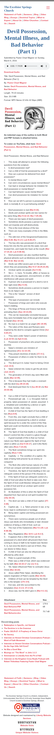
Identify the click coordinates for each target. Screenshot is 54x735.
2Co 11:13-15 (24, 351)
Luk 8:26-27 (29, 240)
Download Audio (12, 72)
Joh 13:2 (9, 366)
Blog (36, 14)
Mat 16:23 (40, 576)
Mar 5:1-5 (18, 240)
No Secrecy (9, 635)
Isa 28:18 (36, 387)
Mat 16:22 (15, 570)
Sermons (28, 14)
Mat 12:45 (14, 378)
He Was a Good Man (12, 649)
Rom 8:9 (12, 414)
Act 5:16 (36, 270)
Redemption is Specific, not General (19, 625)
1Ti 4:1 (40, 354)
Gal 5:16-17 (25, 444)
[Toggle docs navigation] (48, 7)
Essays (14, 17)
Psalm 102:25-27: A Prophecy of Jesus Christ (23, 631)
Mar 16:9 (29, 534)
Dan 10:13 (23, 312)
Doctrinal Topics (27, 17)
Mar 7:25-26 (35, 216)
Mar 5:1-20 (38, 528)
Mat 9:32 (9, 261)
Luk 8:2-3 (38, 534)
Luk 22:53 (9, 339)
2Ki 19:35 (41, 324)
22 (44, 267)
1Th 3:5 (25, 582)
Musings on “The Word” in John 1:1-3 (20, 653)
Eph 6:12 (22, 339)
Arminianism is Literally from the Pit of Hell (22, 656)
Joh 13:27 (9, 372)
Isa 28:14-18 (22, 384)
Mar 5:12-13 (23, 216)
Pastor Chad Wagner (17, 83)
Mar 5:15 (22, 285)
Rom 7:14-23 (20, 447)
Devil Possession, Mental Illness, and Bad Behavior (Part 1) (26, 147)
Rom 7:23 (16, 453)
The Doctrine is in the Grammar (17, 628)
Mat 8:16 (34, 210)
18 (11, 252)
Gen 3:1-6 (19, 588)
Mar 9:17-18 (34, 267)
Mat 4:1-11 (42, 591)
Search (12, 23)
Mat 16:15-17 (21, 564)
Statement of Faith (13, 14)
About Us (17, 20)
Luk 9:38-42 (18, 252)
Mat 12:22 (18, 261)
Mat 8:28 (9, 240)
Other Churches (31, 20)
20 (41, 267)
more (50, 665)
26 (47, 267)
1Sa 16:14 (9, 498)
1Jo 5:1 (34, 564)
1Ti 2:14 (28, 588)
